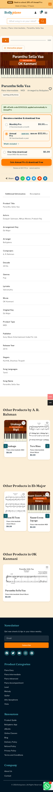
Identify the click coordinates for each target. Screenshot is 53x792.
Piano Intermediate (16, 28)
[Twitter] (13, 653)
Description (35, 194)
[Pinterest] (31, 653)
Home (4, 28)
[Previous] (6, 446)
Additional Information (15, 194)
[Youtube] (19, 653)
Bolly (12, 12)
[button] (17, 178)
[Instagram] (25, 653)
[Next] (47, 446)
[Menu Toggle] (46, 12)
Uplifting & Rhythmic (11, 95)
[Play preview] (5, 40)
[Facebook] (6, 653)
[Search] (42, 21)
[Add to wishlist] (23, 423)
